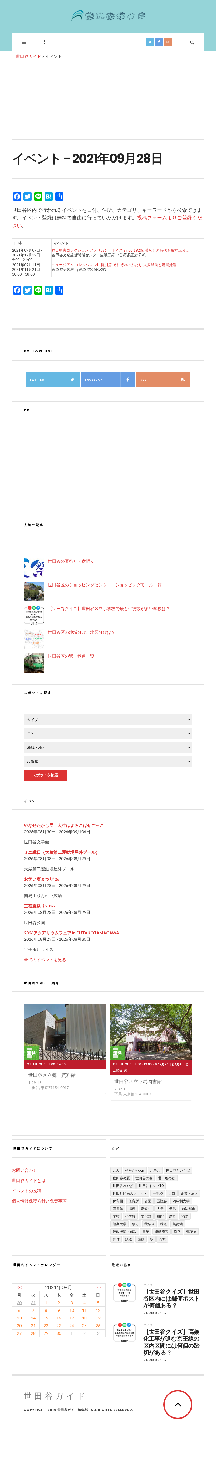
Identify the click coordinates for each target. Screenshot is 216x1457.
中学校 (158, 1193)
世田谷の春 (144, 1178)
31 (33, 1302)
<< (19, 1287)
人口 (171, 1193)
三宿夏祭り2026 (39, 905)
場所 (132, 1208)
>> (98, 1287)
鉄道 (128, 1239)
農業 (145, 1231)
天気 (172, 1208)
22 (45, 1325)
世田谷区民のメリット (130, 1193)
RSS (143, 380)
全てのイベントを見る (45, 959)
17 (71, 1317)
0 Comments (154, 1312)
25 (84, 1325)
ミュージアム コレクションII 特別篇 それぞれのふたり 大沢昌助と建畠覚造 (114, 264)
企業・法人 (189, 1193)
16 (58, 1317)
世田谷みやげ (123, 1186)
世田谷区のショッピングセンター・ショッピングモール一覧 (105, 584)
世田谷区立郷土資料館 (52, 1075)
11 (84, 1310)
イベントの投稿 (26, 1190)
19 (98, 1317)
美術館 (178, 1224)
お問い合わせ (24, 1170)
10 (71, 1310)
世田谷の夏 (121, 1178)
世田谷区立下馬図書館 (138, 1081)
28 (33, 1333)
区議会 (162, 1201)
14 (33, 1317)
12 (98, 1310)
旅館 (160, 1216)
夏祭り (146, 1208)
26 (98, 1325)
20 (19, 1325)
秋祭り (149, 1224)
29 (45, 1333)
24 (71, 1325)
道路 (177, 1231)
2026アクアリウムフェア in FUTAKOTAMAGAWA (71, 932)
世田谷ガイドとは (29, 1180)
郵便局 (191, 1231)
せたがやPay (135, 1170)
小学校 (130, 1216)
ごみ (116, 1170)
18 (84, 1317)
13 (19, 1317)
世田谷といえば (178, 1170)
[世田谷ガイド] (108, 16)
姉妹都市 (188, 1208)
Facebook (94, 380)
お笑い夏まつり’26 (41, 878)
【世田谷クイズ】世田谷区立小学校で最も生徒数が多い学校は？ (109, 608)
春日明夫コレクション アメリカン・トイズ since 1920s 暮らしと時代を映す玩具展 (120, 250)
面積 (141, 1239)
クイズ (148, 1285)
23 (58, 1325)
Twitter (37, 380)
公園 (147, 1201)
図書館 (118, 1208)
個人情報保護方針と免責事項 (39, 1200)
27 (19, 1333)
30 (19, 1302)
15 (45, 1317)
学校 (116, 1216)
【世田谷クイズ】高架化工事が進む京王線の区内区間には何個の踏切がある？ (171, 1342)
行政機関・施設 (125, 1231)
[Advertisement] (108, 99)
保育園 (118, 1201)
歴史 (172, 1216)
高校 (162, 1239)
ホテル (155, 1170)
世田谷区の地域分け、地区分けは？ (81, 632)
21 (33, 1325)
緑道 (163, 1224)
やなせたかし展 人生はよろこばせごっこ (64, 825)
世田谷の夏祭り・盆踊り (71, 560)
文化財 (146, 1216)
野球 (116, 1239)
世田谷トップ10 (151, 1186)
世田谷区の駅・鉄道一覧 (71, 655)
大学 (160, 1208)
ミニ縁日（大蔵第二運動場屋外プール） (62, 852)
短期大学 (119, 1224)
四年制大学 (181, 1201)
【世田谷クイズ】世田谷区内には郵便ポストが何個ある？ (171, 1298)
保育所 (134, 1201)
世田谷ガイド (56, 1396)
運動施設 (161, 1231)
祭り (135, 1224)
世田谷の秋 (166, 1178)
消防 (184, 1216)
